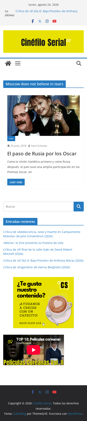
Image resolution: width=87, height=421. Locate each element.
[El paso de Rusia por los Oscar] (43, 115)
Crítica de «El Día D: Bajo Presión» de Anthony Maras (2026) (43, 260)
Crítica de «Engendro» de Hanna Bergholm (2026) (36, 267)
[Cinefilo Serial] (8, 63)
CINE (11, 138)
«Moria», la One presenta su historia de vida (33, 243)
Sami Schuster (39, 145)
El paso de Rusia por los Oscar (41, 153)
